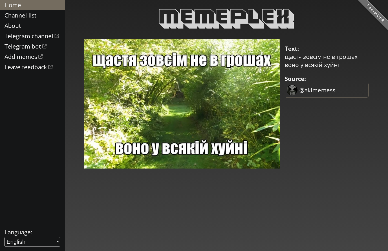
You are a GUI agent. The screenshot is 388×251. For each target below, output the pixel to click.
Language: (18, 232)
